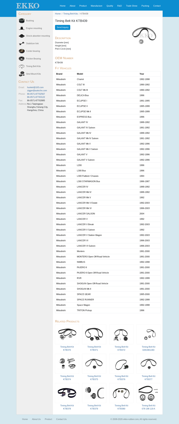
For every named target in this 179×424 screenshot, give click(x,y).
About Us (36, 419)
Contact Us (61, 419)
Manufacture (96, 6)
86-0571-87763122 (36, 97)
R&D (119, 6)
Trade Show (131, 6)
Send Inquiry (63, 27)
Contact (157, 6)
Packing (145, 6)
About (72, 6)
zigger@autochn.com (37, 90)
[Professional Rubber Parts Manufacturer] (27, 6)
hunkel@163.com (35, 87)
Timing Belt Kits (70, 14)
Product (83, 6)
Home (63, 6)
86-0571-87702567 (36, 94)
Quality (110, 6)
